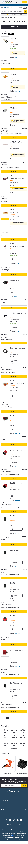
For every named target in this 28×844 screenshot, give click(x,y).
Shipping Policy (5, 829)
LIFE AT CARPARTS (5, 800)
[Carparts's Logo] (8, 8)
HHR (11, 17)
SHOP (2, 796)
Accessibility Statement (21, 833)
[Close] (26, 836)
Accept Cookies (20, 841)
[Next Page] (23, 718)
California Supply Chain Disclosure (8, 833)
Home (2, 17)
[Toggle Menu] (2, 8)
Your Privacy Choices (7, 841)
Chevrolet (7, 17)
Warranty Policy (14, 829)
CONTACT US (4, 814)
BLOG (2, 809)
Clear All (11, 33)
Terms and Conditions (20, 831)
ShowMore (14, 748)
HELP (2, 805)
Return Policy (23, 829)
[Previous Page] (4, 718)
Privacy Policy (6, 831)
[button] (14, 2)
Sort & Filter (13, 26)
